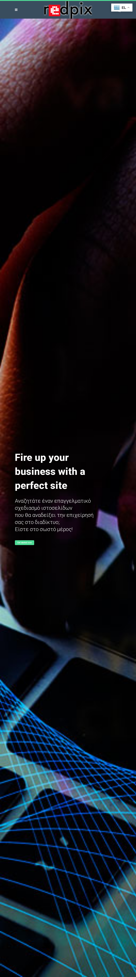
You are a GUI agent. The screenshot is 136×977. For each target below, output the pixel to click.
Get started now (24, 543)
